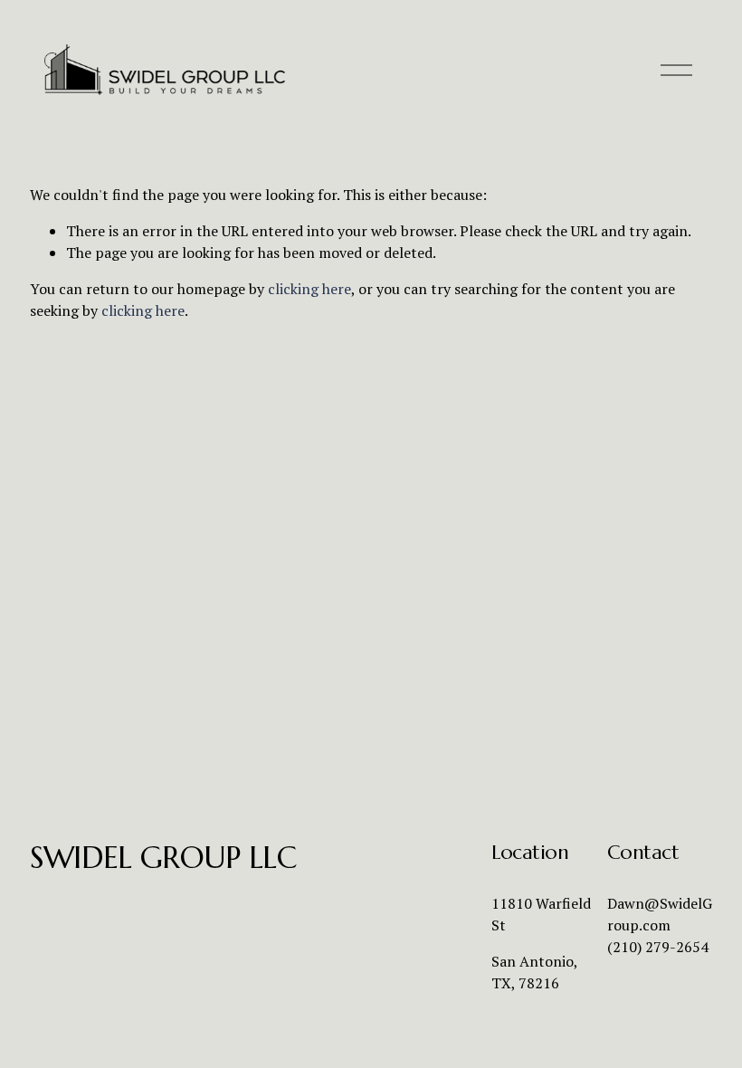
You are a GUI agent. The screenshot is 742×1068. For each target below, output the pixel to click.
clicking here (309, 289)
